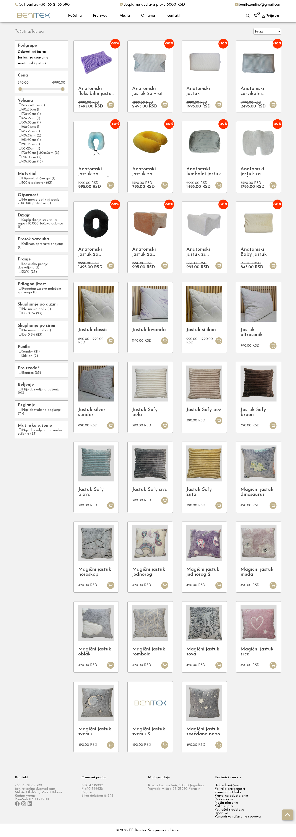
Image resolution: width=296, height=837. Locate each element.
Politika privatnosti (230, 789)
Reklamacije (224, 799)
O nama (148, 16)
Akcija (125, 16)
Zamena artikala (228, 792)
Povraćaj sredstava (229, 809)
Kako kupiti (224, 806)
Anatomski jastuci (32, 63)
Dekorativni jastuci (32, 52)
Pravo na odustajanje (231, 796)
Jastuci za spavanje (33, 57)
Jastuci (38, 31)
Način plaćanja (226, 802)
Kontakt (173, 16)
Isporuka (221, 813)
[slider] (20, 89)
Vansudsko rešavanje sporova (238, 816)
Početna (75, 16)
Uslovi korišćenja (228, 785)
